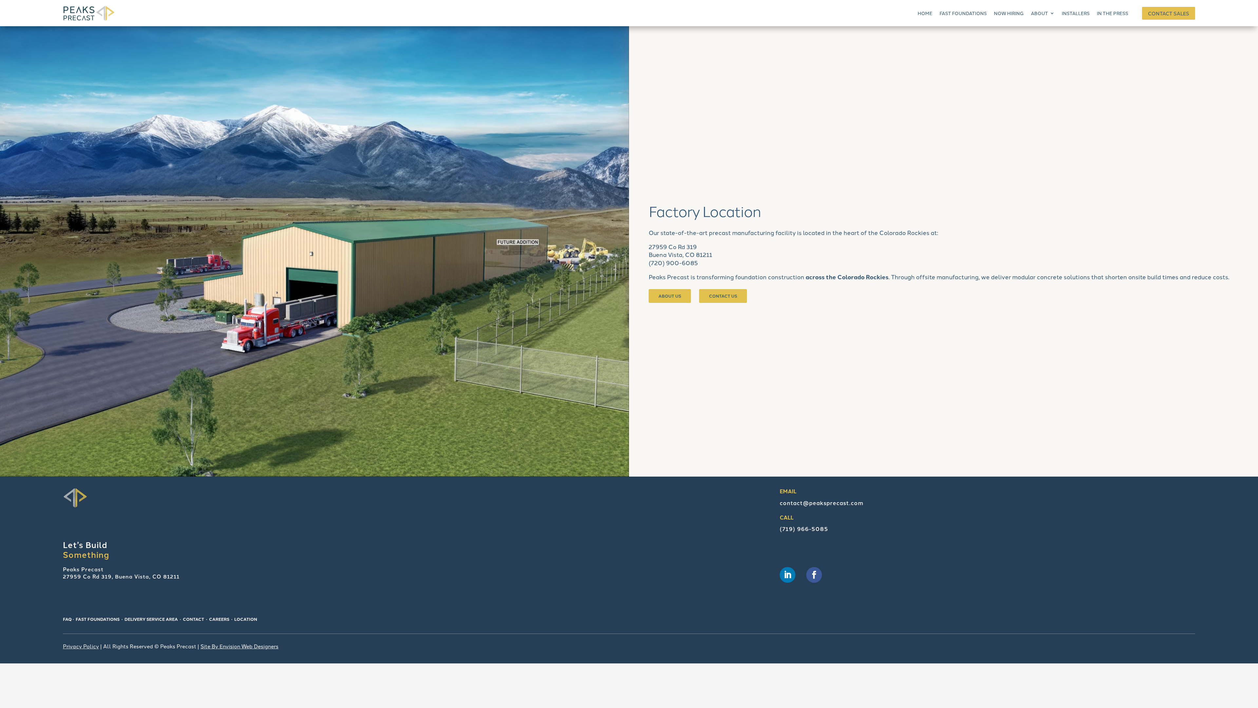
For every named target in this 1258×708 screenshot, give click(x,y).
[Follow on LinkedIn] (787, 575)
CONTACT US (723, 296)
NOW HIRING (1009, 13)
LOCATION (245, 619)
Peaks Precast (669, 276)
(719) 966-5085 (804, 528)
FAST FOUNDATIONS (963, 13)
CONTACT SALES (1168, 13)
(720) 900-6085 (673, 262)
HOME (925, 13)
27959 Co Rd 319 (673, 246)
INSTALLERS (1076, 13)
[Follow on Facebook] (814, 575)
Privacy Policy (81, 646)
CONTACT (193, 619)
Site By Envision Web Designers (239, 646)
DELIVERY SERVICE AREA (151, 619)
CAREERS (219, 619)
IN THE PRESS (1112, 13)
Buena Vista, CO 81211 (680, 254)
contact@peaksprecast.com (822, 503)
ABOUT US (669, 296)
